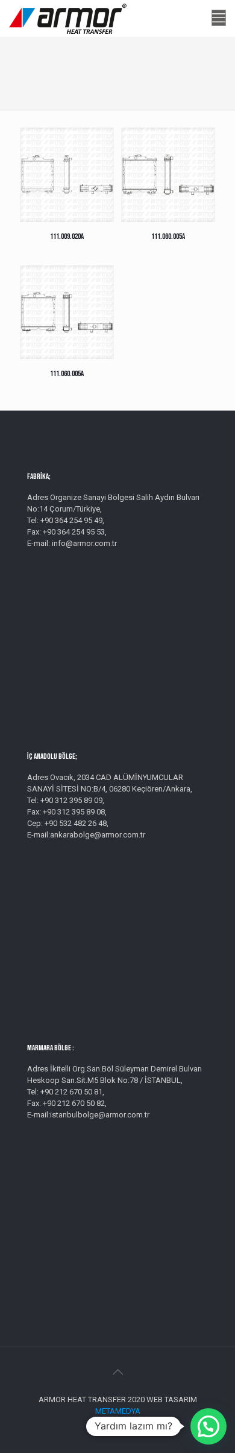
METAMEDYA (117, 1411)
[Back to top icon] (117, 1372)
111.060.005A (168, 236)
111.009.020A (67, 236)
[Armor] (68, 18)
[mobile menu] (218, 18)
